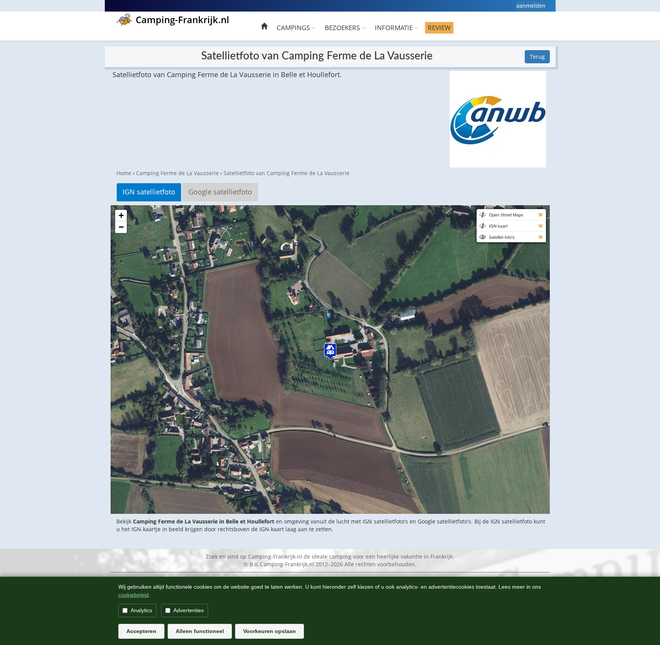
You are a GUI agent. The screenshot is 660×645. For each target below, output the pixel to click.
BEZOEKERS (343, 27)
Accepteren (141, 631)
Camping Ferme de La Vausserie (177, 173)
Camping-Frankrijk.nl (182, 19)
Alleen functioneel (200, 631)
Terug (537, 56)
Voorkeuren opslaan (269, 631)
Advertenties (188, 610)
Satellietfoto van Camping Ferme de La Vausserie (286, 173)
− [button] (121, 227)
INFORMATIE (394, 27)
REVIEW (439, 27)
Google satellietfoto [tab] (220, 191)
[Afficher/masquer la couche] (482, 214)
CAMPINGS (294, 27)
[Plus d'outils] (540, 214)
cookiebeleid (133, 595)
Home (123, 173)
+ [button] (121, 215)
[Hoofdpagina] (264, 27)
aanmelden (531, 5)
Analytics (141, 610)
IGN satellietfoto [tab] (149, 191)
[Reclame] (498, 119)
